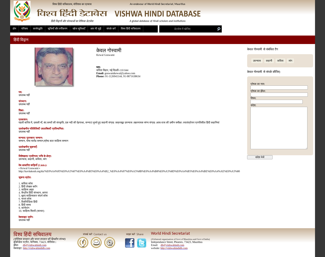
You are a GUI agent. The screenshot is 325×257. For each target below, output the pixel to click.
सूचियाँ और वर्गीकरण (57, 28)
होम (14, 28)
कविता (280, 60)
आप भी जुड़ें (95, 28)
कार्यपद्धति (37, 28)
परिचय (24, 28)
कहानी (269, 60)
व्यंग (290, 60)
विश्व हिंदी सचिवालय (130, 28)
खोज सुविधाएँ (79, 28)
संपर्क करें (111, 28)
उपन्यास (257, 60)
